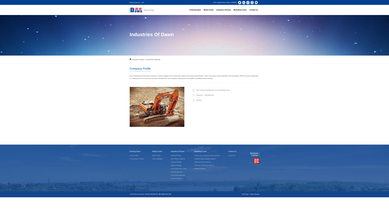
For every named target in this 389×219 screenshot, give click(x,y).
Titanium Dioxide (176, 162)
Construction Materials (153, 59)
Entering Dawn (195, 10)
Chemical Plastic (176, 155)
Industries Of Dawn (223, 10)
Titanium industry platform (202, 162)
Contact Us (253, 10)
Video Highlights (157, 159)
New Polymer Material (178, 159)
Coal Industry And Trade (178, 168)
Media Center (209, 10)
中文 (214, 2)
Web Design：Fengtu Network (250, 194)
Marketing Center (240, 10)
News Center (156, 155)
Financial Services (176, 172)
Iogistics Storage (176, 165)
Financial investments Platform (204, 165)
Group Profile (134, 155)
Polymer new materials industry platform (207, 155)
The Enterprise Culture (137, 159)
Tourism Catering (176, 178)
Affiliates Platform (200, 168)
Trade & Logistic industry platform (205, 159)
